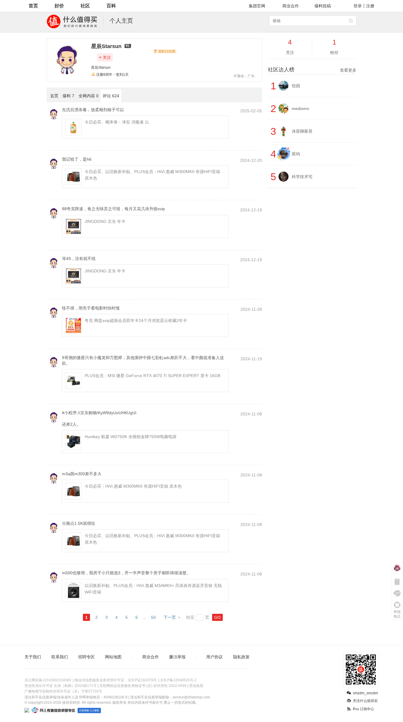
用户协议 (214, 656)
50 (153, 617)
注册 (370, 6)
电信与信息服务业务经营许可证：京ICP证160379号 (116, 680)
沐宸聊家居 (302, 131)
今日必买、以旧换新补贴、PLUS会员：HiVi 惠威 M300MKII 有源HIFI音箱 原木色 (152, 174)
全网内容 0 (88, 95)
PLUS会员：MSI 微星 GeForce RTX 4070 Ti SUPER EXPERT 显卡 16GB (152, 375)
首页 (33, 5)
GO (217, 617)
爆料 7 (68, 95)
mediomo (300, 108)
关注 (105, 57)
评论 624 (111, 95)
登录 (357, 6)
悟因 (296, 85)
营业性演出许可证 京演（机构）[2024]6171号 (60, 686)
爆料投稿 (322, 6)
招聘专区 (86, 656)
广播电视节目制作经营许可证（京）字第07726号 (63, 691)
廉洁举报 (177, 656)
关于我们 (32, 656)
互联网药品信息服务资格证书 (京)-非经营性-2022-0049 (142, 686)
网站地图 (113, 656)
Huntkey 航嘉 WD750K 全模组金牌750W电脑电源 (130, 436)
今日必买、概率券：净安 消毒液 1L (117, 122)
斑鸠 (296, 154)
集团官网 (257, 6)
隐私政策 (241, 656)
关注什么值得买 (365, 701)
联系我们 (59, 656)
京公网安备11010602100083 (47, 680)
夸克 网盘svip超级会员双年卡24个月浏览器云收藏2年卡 (136, 320)
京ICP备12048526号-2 (178, 680)
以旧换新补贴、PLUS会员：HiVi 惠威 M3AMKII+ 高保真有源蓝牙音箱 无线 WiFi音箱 (153, 588)
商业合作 (290, 6)
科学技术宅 (302, 176)
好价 (59, 5)
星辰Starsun (106, 46)
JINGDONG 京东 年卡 (105, 221)
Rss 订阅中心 (363, 709)
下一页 (169, 617)
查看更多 (348, 70)
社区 (85, 5)
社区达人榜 (312, 70)
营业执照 (196, 686)
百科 (111, 5)
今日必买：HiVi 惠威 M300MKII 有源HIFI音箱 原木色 (133, 486)
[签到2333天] (165, 51)
